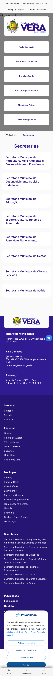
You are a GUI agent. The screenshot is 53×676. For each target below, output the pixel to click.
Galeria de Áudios (13, 437)
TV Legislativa (11, 442)
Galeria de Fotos (12, 446)
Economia (9, 512)
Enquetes (9, 450)
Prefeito (8, 477)
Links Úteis (9, 455)
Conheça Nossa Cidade (16, 517)
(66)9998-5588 (14, 356)
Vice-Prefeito (11, 486)
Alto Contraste (27, 3)
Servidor (8, 415)
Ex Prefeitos (10, 490)
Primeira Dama (11, 482)
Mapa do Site (42, 3)
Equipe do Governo (14, 495)
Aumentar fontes (11, 3)
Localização (10, 521)
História (8, 508)
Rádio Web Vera (12, 459)
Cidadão (8, 410)
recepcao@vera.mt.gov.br (19, 365)
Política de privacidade (26, 650)
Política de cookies (26, 643)
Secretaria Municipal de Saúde (19, 583)
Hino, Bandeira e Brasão (16, 504)
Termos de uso (26, 657)
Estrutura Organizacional (16, 499)
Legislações (11, 601)
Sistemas (8, 419)
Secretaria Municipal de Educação (21, 554)
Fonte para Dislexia (15, 9)
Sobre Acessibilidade (37, 9)
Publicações (11, 595)
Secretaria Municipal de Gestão (20, 574)
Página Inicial (11, 135)
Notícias (8, 433)
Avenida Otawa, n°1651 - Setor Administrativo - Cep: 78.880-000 (23, 381)
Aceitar (26, 665)
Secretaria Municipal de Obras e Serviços (25, 578)
